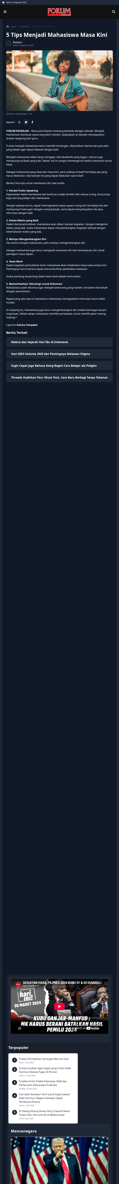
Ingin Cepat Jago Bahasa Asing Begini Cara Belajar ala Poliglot (54, 365)
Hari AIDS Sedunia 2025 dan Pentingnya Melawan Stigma (50, 354)
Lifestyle (25, 26)
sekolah (88, 131)
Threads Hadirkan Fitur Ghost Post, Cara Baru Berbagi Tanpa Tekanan (59, 377)
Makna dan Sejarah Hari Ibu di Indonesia (39, 342)
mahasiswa (31, 146)
